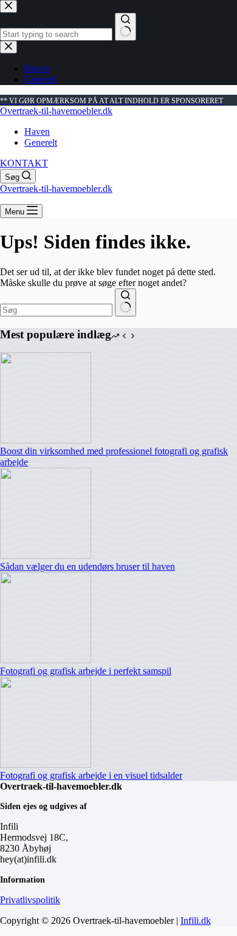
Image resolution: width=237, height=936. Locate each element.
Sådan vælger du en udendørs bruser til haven (87, 566)
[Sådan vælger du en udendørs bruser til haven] (45, 555)
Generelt (40, 142)
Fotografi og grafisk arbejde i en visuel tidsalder (91, 775)
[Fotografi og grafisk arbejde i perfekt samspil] (45, 660)
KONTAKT (24, 163)
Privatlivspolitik (30, 900)
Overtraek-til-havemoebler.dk (56, 111)
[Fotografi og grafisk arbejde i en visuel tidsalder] (45, 764)
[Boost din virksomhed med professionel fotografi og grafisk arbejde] (45, 440)
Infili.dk (195, 920)
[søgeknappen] (125, 302)
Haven (37, 131)
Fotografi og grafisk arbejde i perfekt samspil (85, 671)
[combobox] (56, 310)
